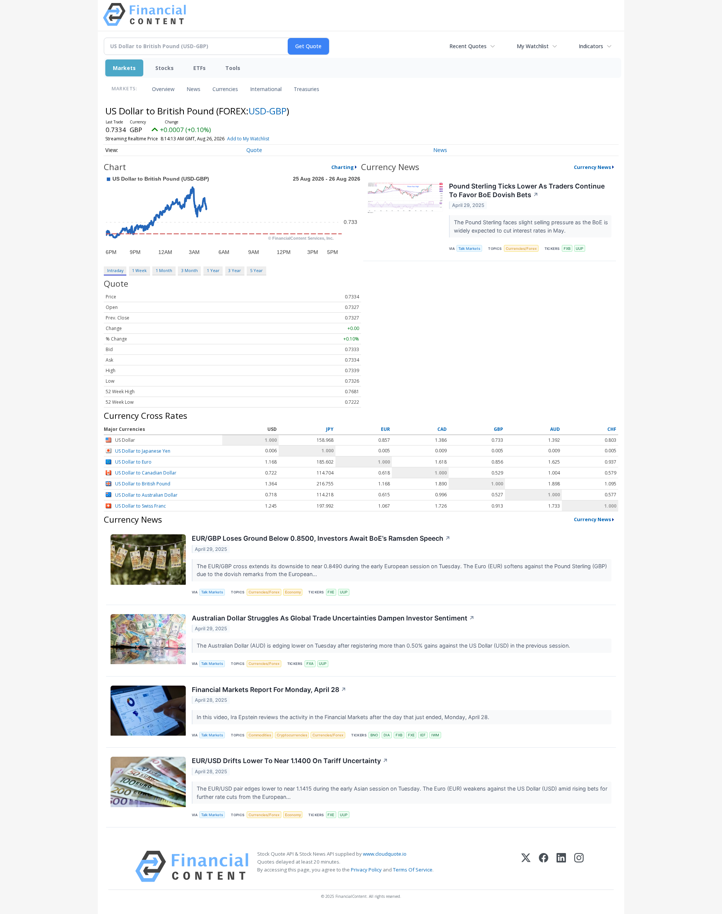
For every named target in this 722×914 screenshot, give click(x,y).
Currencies (225, 89)
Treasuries (306, 89)
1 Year (213, 270)
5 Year (256, 270)
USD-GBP (268, 111)
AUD (555, 429)
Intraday (115, 270)
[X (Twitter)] (526, 866)
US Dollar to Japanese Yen (142, 451)
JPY (330, 429)
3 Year (234, 270)
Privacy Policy (366, 869)
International (266, 89)
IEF (423, 735)
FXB (567, 248)
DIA (387, 735)
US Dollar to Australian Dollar (146, 495)
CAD (442, 429)
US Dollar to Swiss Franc (140, 506)
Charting (342, 167)
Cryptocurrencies (292, 735)
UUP (579, 248)
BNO (374, 735)
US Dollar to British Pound (142, 484)
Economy (293, 592)
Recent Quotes (468, 46)
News (193, 89)
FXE (331, 592)
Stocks (164, 67)
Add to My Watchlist (248, 138)
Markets (124, 67)
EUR (385, 429)
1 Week (139, 270)
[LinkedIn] (561, 866)
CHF (611, 429)
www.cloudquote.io (385, 853)
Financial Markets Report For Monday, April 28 (269, 689)
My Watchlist (533, 46)
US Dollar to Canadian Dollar (145, 473)
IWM (435, 735)
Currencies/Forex (521, 248)
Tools (232, 67)
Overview (163, 89)
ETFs (199, 67)
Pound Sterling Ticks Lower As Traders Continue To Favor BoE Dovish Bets (527, 190)
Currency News (592, 167)
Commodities (260, 735)
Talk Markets (469, 248)
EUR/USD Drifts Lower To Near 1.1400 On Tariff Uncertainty (290, 761)
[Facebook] (543, 866)
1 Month (164, 270)
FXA (310, 664)
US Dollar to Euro (133, 462)
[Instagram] (579, 866)
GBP (498, 429)
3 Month (189, 270)
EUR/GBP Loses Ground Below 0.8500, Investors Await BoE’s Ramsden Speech (321, 538)
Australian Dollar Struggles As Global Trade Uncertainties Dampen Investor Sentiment (333, 618)
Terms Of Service (412, 869)
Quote (254, 150)
